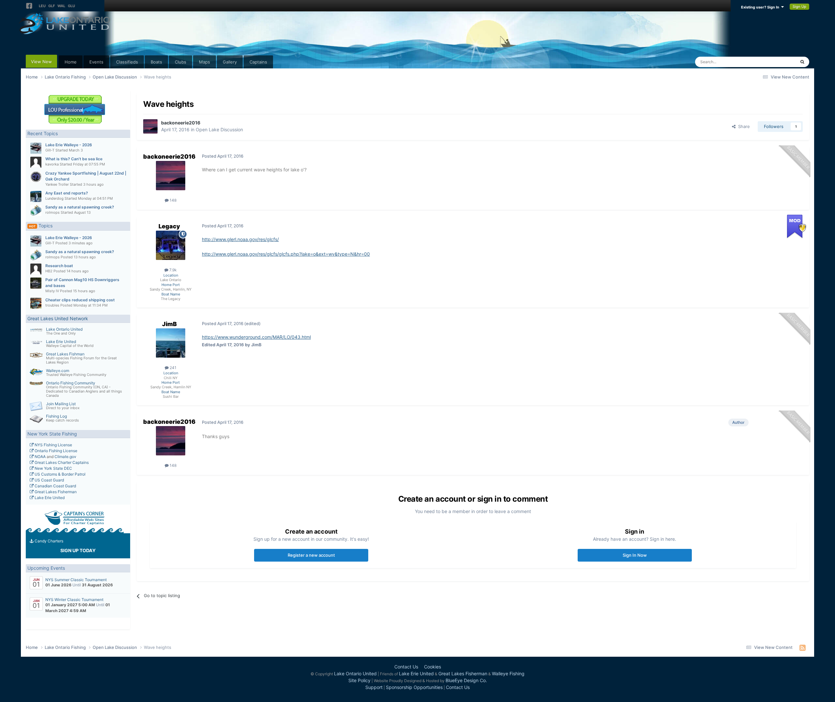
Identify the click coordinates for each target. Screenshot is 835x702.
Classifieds (127, 61)
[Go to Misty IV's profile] (35, 283)
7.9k (172, 269)
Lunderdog (54, 198)
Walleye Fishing (508, 673)
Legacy (169, 226)
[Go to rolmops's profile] (35, 210)
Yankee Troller (57, 184)
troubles (52, 305)
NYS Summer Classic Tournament (76, 579)
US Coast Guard (49, 480)
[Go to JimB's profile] (170, 343)
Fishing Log (56, 416)
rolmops (52, 212)
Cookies (432, 666)
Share (743, 126)
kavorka (52, 164)
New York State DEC (53, 468)
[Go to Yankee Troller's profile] (35, 176)
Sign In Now (635, 555)
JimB (169, 324)
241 (172, 367)
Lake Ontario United (64, 329)
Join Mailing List (61, 403)
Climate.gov (65, 456)
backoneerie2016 (180, 122)
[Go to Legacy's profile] (170, 245)
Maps (204, 61)
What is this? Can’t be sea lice (73, 158)
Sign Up (799, 6)
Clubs (180, 61)
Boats (156, 61)
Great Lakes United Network (57, 318)
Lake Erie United (61, 341)
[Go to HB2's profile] (35, 269)
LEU (42, 6)
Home (71, 61)
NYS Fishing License (53, 444)
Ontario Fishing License (55, 450)
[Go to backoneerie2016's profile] (150, 126)
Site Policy (359, 680)
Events (96, 61)
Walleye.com (57, 370)
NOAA (40, 456)
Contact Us (406, 666)
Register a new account (311, 555)
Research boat (59, 265)
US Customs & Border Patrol (59, 474)
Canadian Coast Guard (55, 485)
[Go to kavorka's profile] (35, 162)
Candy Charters (48, 540)
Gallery (230, 61)
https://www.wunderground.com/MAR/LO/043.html (256, 337)
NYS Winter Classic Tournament (74, 599)
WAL (61, 6)
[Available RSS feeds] (802, 647)
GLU (71, 6)
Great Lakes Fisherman (55, 491)
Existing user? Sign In (761, 7)
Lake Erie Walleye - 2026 (68, 144)
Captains (258, 61)
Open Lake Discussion (219, 129)
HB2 (49, 271)
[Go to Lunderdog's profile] (35, 196)
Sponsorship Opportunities (414, 687)
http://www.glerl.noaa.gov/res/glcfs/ (240, 239)
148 (172, 200)
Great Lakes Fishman (65, 353)
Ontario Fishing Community (70, 382)
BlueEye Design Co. (466, 680)
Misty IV (52, 291)
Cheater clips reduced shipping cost (80, 299)
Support (374, 687)
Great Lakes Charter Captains (61, 462)
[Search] (802, 62)
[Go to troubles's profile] (35, 303)
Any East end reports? (66, 193)
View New (41, 61)
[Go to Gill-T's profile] (35, 148)
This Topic (776, 61)
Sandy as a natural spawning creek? (79, 207)
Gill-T (49, 150)
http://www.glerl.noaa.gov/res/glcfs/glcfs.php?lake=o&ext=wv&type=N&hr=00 (286, 254)
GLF (51, 6)
